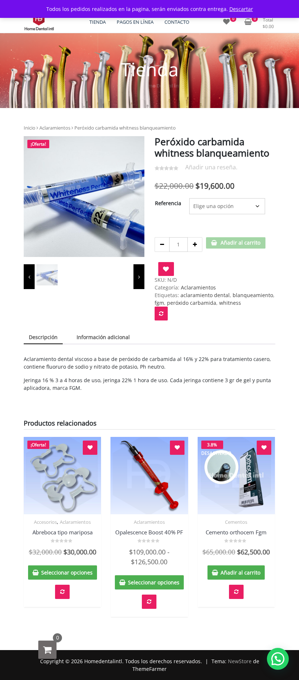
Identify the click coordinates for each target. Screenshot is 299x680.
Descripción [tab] (43, 337)
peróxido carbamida (191, 302)
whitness (230, 302)
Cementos (236, 522)
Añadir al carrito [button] (240, 572)
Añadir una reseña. (211, 167)
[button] (278, 659)
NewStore (240, 661)
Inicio (29, 127)
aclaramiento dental (205, 295)
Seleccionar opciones (67, 572)
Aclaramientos (54, 127)
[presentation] (29, 276)
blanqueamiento (253, 295)
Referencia (168, 203)
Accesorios (45, 522)
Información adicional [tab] (103, 337)
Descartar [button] (241, 8)
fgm (159, 302)
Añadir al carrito (240, 242)
